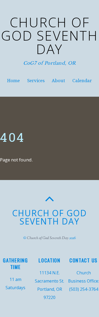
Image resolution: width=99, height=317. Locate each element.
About (58, 80)
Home (13, 80)
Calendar (82, 80)
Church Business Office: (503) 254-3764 (83, 281)
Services (36, 80)
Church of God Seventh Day (47, 238)
